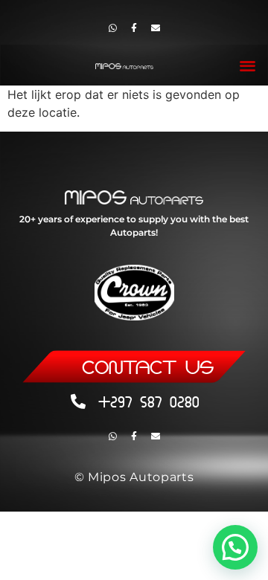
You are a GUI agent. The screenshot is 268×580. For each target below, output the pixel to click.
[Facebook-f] (134, 28)
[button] (248, 65)
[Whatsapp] (112, 28)
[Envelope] (156, 28)
